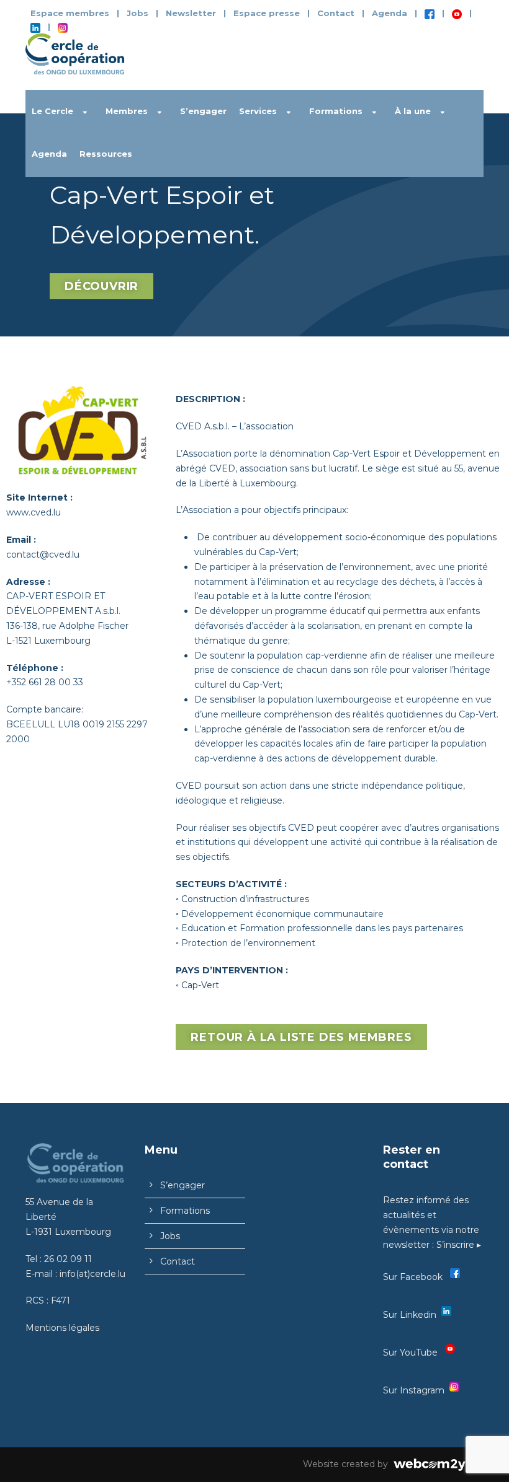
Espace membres (69, 13)
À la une (413, 111)
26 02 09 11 (68, 1259)
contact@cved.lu (42, 554)
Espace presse (266, 13)
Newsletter (192, 13)
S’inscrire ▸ (458, 1244)
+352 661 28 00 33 (44, 682)
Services (258, 111)
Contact (335, 13)
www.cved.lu (33, 512)
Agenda (389, 13)
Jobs (137, 13)
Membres (127, 111)
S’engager (203, 111)
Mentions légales (62, 1327)
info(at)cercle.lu (92, 1273)
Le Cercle (52, 111)
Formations (336, 111)
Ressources (105, 154)
